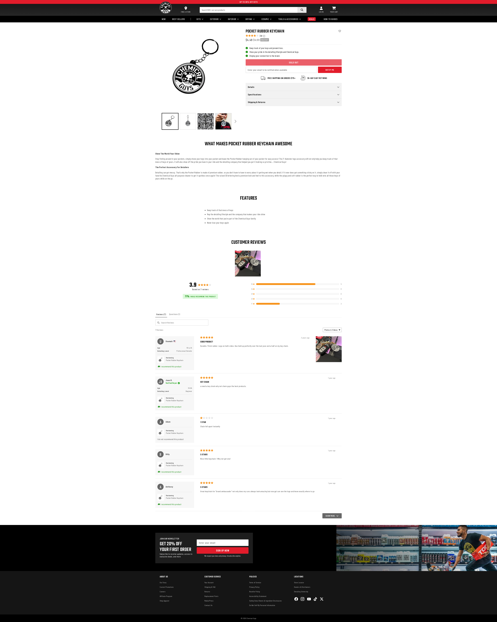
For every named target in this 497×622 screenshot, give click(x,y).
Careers (162, 591)
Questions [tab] (175, 315)
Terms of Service (255, 582)
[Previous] (158, 121)
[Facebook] (296, 599)
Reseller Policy (254, 591)
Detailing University (301, 591)
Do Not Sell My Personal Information (262, 605)
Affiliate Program (166, 596)
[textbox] (181, 323)
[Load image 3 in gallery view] (205, 121)
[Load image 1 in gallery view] (170, 121)
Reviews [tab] (161, 315)
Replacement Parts (211, 596)
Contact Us (208, 605)
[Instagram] (302, 599)
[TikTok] (315, 599)
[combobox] (253, 10)
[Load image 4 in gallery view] (223, 121)
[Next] (235, 121)
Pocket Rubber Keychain (174, 360)
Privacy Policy (254, 587)
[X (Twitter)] (322, 599)
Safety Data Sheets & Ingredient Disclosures (265, 601)
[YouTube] (309, 599)
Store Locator (299, 582)
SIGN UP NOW (222, 550)
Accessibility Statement (257, 596)
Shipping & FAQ (209, 587)
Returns (207, 591)
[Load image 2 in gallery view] (188, 121)
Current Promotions (167, 587)
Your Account (209, 582)
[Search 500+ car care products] (301, 10)
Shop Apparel (164, 601)
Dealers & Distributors (302, 587)
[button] (334, 9)
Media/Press (209, 601)
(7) (264, 35)
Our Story (163, 582)
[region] (248, 263)
